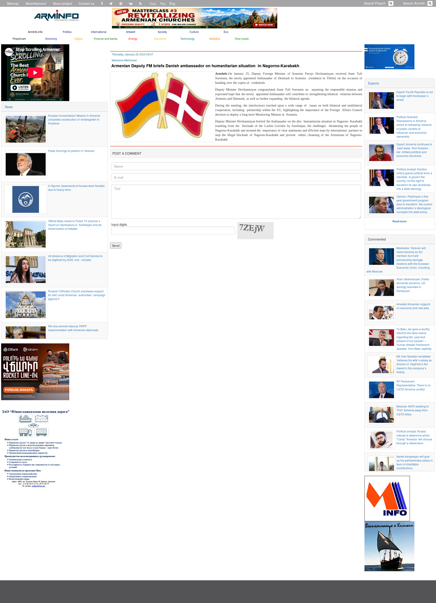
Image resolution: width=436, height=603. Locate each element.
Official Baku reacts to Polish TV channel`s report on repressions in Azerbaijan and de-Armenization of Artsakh (75, 225)
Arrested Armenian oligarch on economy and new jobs (413, 306)
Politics (67, 32)
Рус (163, 3)
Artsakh (130, 32)
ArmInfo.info (35, 32)
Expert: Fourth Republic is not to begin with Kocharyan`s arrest (414, 96)
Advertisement (35, 3)
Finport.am (19, 38)
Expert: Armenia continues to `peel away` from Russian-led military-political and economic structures (414, 150)
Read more (399, 221)
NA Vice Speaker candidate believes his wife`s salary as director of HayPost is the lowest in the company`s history (414, 364)
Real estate (242, 38)
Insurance (160, 38)
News (9, 106)
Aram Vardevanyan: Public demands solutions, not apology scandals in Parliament (412, 285)
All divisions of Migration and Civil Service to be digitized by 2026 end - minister (75, 258)
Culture (194, 32)
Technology (187, 38)
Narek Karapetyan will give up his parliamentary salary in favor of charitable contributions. (414, 462)
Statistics (214, 38)
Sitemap (13, 3)
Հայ (153, 3)
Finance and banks (105, 38)
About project (62, 3)
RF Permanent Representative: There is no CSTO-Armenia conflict (413, 385)
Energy (133, 38)
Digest (78, 38)
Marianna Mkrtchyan (124, 60)
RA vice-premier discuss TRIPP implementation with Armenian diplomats (73, 328)
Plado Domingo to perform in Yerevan (71, 151)
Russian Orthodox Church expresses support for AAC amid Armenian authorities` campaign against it (76, 295)
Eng (172, 3)
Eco (226, 32)
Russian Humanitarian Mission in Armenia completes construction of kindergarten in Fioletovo (74, 119)
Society (162, 32)
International (99, 32)
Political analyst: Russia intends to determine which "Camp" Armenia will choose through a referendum (414, 437)
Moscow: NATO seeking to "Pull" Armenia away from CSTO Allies (412, 410)
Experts (373, 83)
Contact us (86, 3)
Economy (51, 38)
